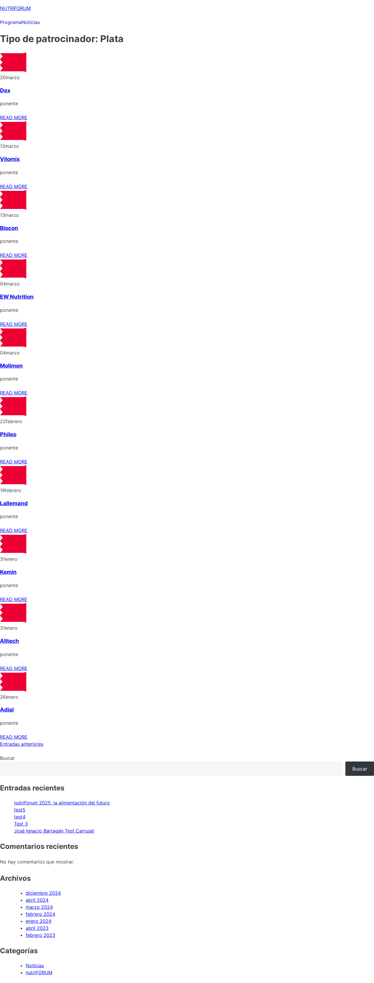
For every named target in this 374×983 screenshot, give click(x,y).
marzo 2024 (39, 907)
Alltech (9, 641)
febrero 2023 (40, 935)
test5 (19, 810)
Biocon (9, 228)
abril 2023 (37, 928)
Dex (5, 90)
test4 (19, 817)
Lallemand (14, 503)
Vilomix (10, 159)
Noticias (31, 22)
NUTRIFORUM (15, 8)
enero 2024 (38, 921)
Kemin (8, 572)
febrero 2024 (40, 914)
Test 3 (21, 824)
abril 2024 (37, 900)
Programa (11, 22)
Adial (7, 709)
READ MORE (13, 117)
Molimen (11, 365)
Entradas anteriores (21, 744)
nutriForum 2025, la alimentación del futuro (62, 803)
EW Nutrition (17, 296)
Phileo (8, 434)
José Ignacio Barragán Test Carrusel (54, 831)
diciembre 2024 (43, 893)
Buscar (7, 758)
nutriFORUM (39, 972)
